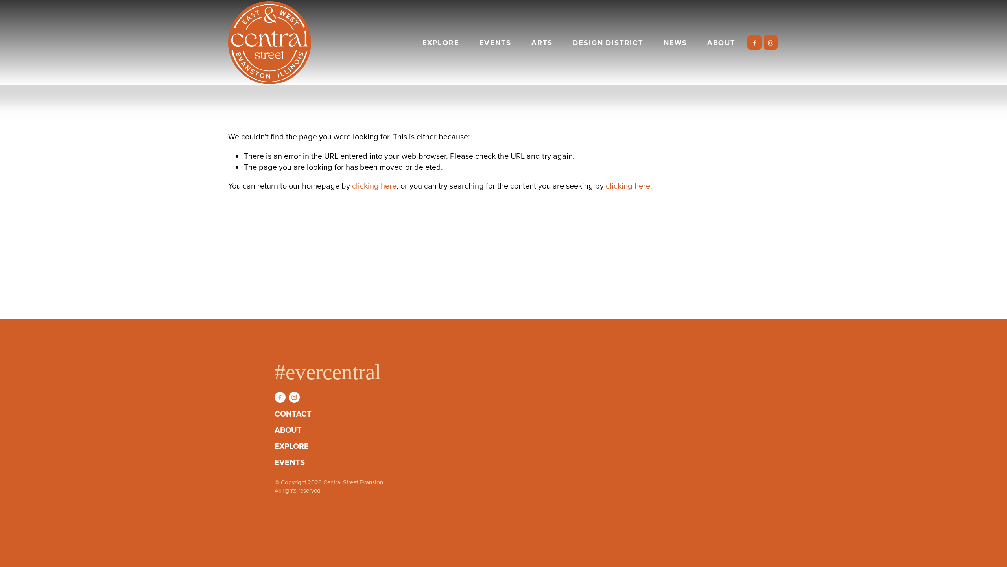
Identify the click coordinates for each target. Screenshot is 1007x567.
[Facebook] (754, 42)
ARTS (542, 42)
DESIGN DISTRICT (608, 42)
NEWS (675, 42)
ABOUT (721, 42)
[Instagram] (771, 42)
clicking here (374, 185)
